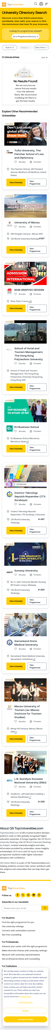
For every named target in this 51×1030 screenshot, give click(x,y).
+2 (34, 659)
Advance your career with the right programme (24, 946)
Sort (43, 57)
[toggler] (47, 3)
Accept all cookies (25, 1019)
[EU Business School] (10, 428)
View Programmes (35, 182)
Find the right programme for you (18, 922)
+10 (30, 301)
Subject (24, 47)
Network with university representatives (21, 954)
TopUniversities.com (9, 833)
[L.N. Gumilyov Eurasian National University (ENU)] (10, 780)
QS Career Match (8, 863)
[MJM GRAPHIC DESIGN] (10, 291)
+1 (16, 731)
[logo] (12, 3)
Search (8, 47)
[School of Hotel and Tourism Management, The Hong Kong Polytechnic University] (10, 349)
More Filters (40, 47)
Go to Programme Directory (24, 36)
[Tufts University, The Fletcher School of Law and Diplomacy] (10, 151)
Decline (25, 1011)
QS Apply (31, 851)
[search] (35, 4)
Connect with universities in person (18, 930)
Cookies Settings (25, 1002)
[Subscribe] (44, 908)
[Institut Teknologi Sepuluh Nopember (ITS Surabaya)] (10, 494)
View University (16, 182)
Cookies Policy (25, 996)
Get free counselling (11, 934)
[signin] (41, 3)
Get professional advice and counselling (21, 959)
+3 (27, 441)
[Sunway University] (10, 572)
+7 (30, 797)
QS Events (18, 851)
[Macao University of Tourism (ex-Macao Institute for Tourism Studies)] (10, 707)
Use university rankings (13, 926)
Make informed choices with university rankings (24, 950)
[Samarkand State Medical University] (10, 642)
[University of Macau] (10, 223)
